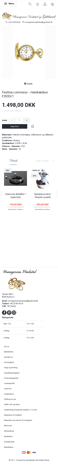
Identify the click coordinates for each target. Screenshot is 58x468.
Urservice (7, 388)
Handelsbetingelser (11, 373)
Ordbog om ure (10, 399)
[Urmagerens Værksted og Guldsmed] (29, 16)
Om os (6, 346)
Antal (5, 120)
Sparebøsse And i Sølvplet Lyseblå (42, 195)
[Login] (45, 4)
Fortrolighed (9, 362)
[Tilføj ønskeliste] (32, 126)
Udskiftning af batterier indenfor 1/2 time (20, 410)
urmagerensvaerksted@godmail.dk (38, 22)
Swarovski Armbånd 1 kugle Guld (15, 195)
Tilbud (13, 160)
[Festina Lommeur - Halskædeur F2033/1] (29, 52)
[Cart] (52, 4)
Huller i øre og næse (12, 404)
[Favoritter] (37, 4)
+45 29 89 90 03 (14, 22)
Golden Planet (43, 460)
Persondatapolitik (11, 378)
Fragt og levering (10, 367)
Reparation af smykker (13, 415)
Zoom (29, 84)
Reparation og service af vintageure (18, 420)
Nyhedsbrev (8, 352)
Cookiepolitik (9, 383)
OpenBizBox (31, 460)
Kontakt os (8, 357)
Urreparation (9, 394)
